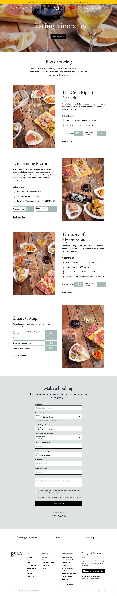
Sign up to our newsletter (93, 571)
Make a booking (68, 141)
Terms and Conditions (73, 591)
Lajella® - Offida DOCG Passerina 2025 (80, 125)
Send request (58, 504)
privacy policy (56, 493)
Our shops (89, 537)
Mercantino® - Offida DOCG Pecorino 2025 (82, 262)
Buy (12, 8)
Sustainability (31, 568)
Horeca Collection (68, 582)
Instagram (96, 576)
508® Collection (67, 557)
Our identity (31, 571)
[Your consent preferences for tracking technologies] (114, 593)
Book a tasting (19, 217)
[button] (88, 8)
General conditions (86, 591)
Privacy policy (96, 591)
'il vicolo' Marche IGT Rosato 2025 (78, 267)
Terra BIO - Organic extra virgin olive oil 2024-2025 (36, 201)
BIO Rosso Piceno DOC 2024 (28, 196)
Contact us (46, 560)
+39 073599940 (58, 516)
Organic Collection (68, 560)
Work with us (46, 571)
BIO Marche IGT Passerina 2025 (29, 192)
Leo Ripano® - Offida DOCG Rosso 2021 (81, 272)
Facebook (87, 576)
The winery (20, 8)
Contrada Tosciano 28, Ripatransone (46, 421)
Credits (104, 591)
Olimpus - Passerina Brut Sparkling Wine (81, 121)
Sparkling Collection (69, 573)
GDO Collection (67, 584)
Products (29, 8)
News (58, 537)
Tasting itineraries (27, 537)
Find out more (58, 36)
